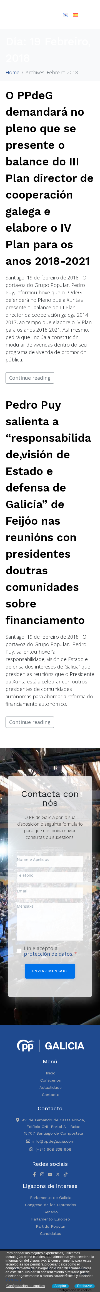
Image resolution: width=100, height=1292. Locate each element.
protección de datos (48, 953)
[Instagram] (42, 1174)
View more (14, 1280)
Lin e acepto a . (49, 951)
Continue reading (30, 377)
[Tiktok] (65, 1174)
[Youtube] (50, 1174)
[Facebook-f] (34, 1174)
